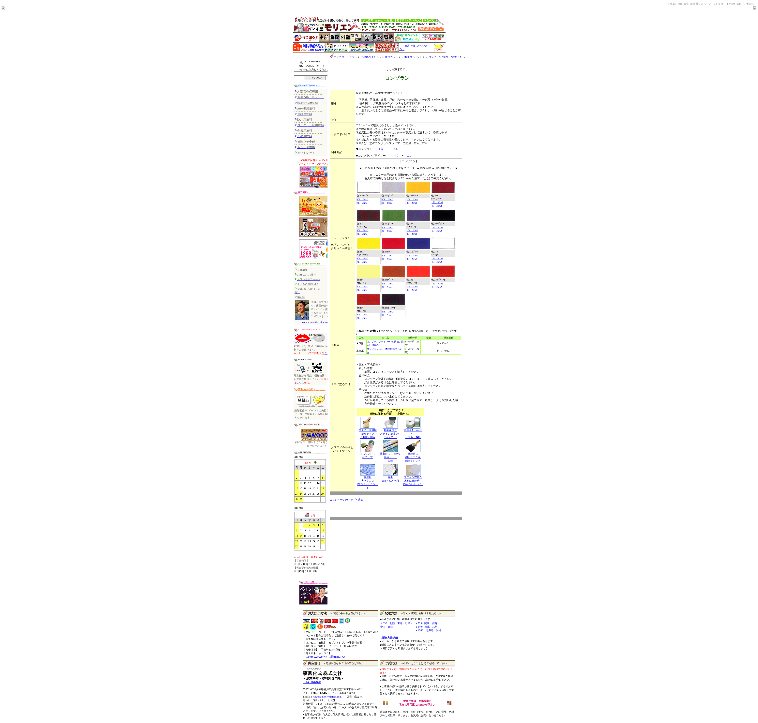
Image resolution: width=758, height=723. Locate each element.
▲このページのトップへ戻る (346, 499)
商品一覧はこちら (454, 56)
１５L (381, 148)
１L (409, 155)
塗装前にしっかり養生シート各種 (390, 457)
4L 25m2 (362, 203)
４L (395, 148)
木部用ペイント (413, 56)
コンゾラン (435, 56)
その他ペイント (370, 56)
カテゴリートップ (344, 56)
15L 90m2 (362, 199)
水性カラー (391, 56)
